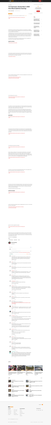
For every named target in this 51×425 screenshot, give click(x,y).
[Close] (34, 205)
